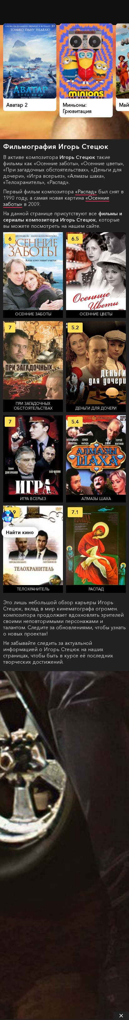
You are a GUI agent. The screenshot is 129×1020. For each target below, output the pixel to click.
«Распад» (86, 191)
